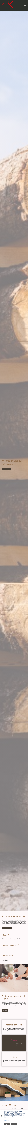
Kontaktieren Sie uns (7, 928)
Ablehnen (14, 1124)
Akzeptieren (6, 1124)
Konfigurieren (6, 1120)
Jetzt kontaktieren (6, 469)
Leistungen (4, 1010)
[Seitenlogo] (8, 5)
